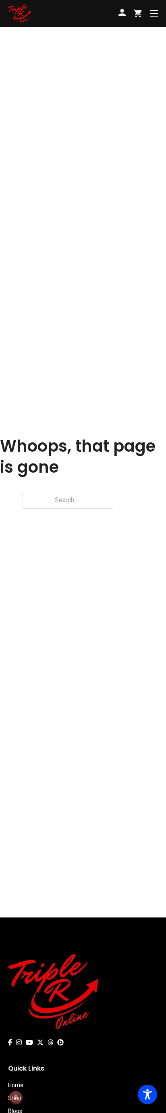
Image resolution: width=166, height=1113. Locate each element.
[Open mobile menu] (154, 13)
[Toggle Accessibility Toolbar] (147, 1094)
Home (15, 1085)
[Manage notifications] (15, 1097)
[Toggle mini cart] (138, 13)
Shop (14, 1098)
